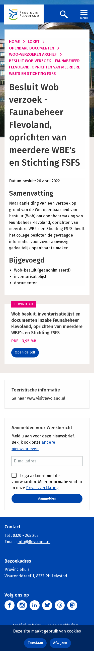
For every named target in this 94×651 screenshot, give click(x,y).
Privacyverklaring (42, 487)
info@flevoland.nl (34, 541)
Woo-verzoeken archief (33, 54)
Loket (33, 41)
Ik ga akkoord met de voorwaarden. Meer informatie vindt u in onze (47, 481)
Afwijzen (60, 643)
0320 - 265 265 (26, 535)
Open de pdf (25, 352)
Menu (84, 18)
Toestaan (35, 643)
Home (14, 41)
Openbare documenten (31, 48)
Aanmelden (47, 498)
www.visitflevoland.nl (46, 398)
